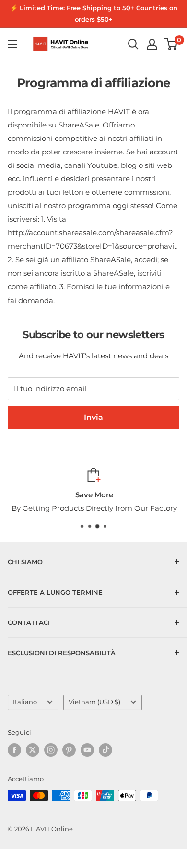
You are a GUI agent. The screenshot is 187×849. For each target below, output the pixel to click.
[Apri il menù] (12, 44)
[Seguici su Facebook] (14, 750)
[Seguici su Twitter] (32, 750)
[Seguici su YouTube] (87, 750)
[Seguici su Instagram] (51, 750)
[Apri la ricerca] (133, 44)
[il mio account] (152, 44)
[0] (171, 44)
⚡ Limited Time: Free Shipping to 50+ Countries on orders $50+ (93, 13)
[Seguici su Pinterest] (69, 750)
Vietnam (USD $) (94, 702)
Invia (93, 417)
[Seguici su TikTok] (105, 750)
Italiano (25, 702)
